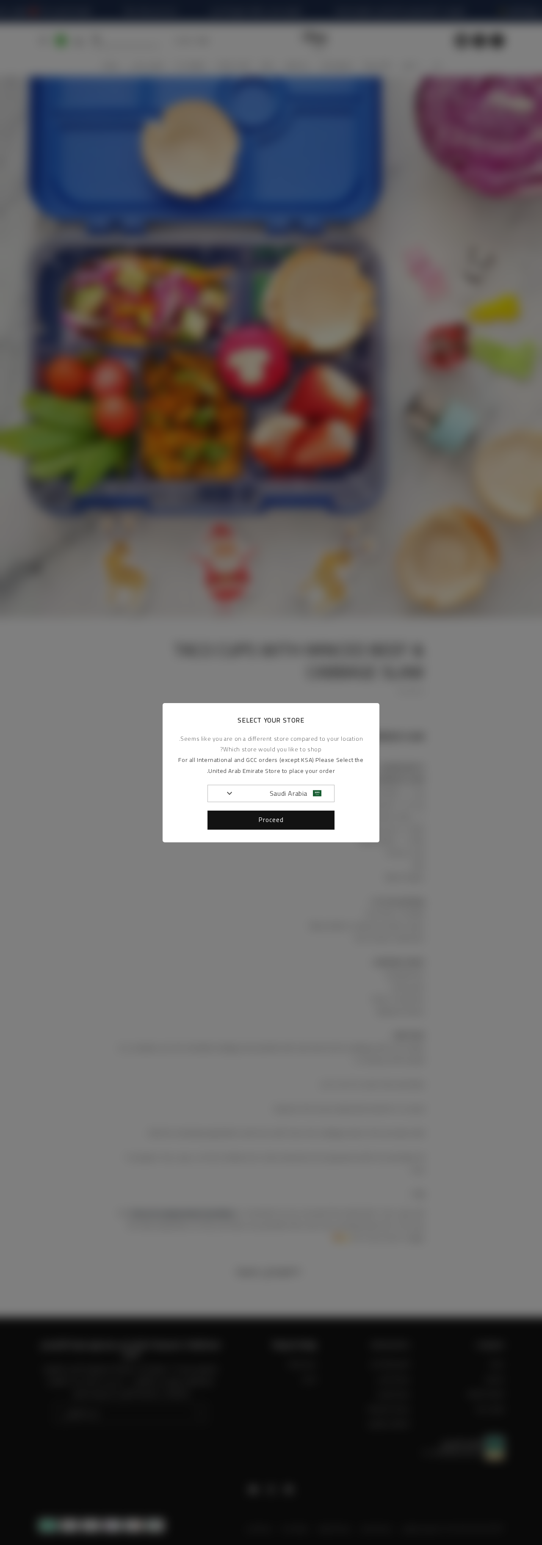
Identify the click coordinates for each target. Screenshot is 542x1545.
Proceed (271, 820)
